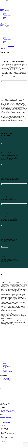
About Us (5, 14)
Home (4, 13)
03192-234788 (11, 411)
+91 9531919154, (4, 411)
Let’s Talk (5, 19)
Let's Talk (5, 370)
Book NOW (11, 433)
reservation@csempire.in (5, 417)
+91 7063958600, (4, 410)
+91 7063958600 (4, 23)
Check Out (2, 48)
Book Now (11, 46)
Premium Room (6, 378)
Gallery (4, 17)
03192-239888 (11, 410)
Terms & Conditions (7, 371)
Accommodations (7, 15)
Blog (4, 18)
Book (3, 138)
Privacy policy (6, 372)
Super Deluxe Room (7, 381)
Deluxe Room (6, 379)
